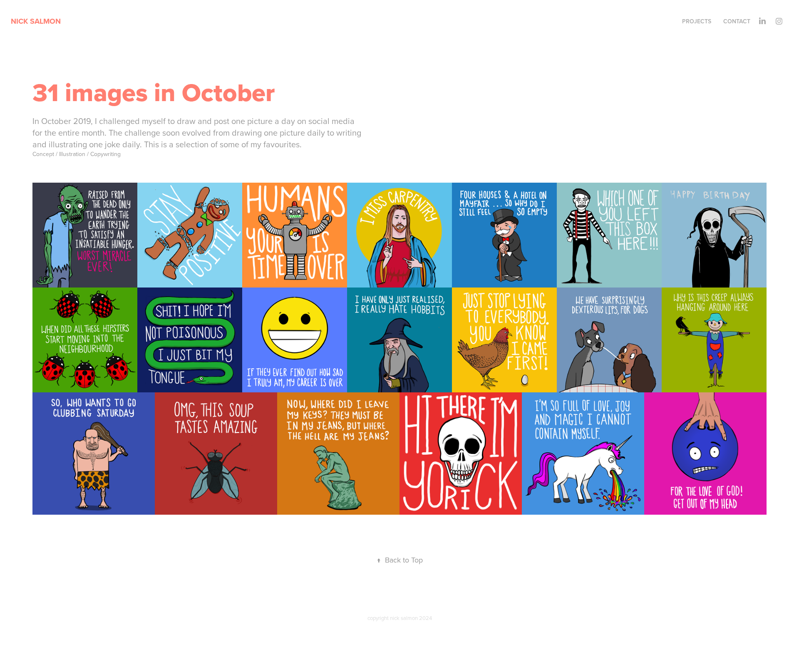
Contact (736, 21)
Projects (696, 21)
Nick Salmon (37, 21)
